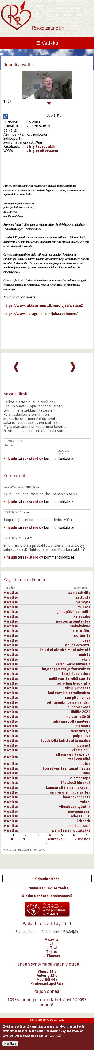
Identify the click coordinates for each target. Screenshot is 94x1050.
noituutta (82, 635)
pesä (86, 640)
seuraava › (56, 839)
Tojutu (51, 952)
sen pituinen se (77, 697)
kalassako (81, 616)
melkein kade (79, 826)
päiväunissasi (79, 811)
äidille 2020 (80, 712)
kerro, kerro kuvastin (73, 664)
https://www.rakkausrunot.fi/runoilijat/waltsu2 (43, 305)
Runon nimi (80, 587)
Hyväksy (10, 1043)
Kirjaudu (10, 459)
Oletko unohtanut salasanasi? (47, 896)
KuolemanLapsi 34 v (47, 984)
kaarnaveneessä (76, 797)
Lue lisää (55, 1035)
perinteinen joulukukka (71, 830)
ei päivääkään (79, 707)
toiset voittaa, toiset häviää (66, 768)
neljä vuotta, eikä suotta (69, 678)
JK (51, 943)
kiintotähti (81, 631)
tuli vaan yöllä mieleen (71, 721)
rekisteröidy (33, 459)
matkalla (83, 726)
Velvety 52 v (47, 975)
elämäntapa (80, 778)
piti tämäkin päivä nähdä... (68, 702)
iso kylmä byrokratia (73, 683)
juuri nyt (83, 745)
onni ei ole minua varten (70, 792)
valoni (85, 802)
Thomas (52, 956)
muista (84, 655)
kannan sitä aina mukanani (68, 787)
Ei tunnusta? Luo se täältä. (47, 888)
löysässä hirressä (75, 783)
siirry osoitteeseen (42, 151)
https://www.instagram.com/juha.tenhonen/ (40, 314)
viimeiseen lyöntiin (74, 806)
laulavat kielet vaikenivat (69, 693)
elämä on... (81, 750)
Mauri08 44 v (47, 980)
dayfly (52, 939)
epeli (27, 512)
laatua (84, 764)
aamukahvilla (79, 593)
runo (86, 773)
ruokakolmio (79, 626)
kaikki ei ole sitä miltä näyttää (65, 650)
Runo (60, 454)
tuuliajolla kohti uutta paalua (65, 740)
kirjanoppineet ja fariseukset (66, 669)
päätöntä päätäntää (73, 621)
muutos (84, 607)
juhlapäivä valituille (73, 612)
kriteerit (83, 821)
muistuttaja (80, 731)
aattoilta (82, 597)
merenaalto (31, 486)
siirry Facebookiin (41, 146)
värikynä (83, 602)
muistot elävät (77, 717)
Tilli (53, 948)
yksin (86, 659)
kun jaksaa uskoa (76, 674)
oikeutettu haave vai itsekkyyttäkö (73, 757)
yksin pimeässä (77, 688)
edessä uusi (80, 816)
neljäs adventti (77, 645)
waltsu (12, 593)
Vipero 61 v (47, 971)
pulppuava (81, 736)
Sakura (28, 538)
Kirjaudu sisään (47, 879)
